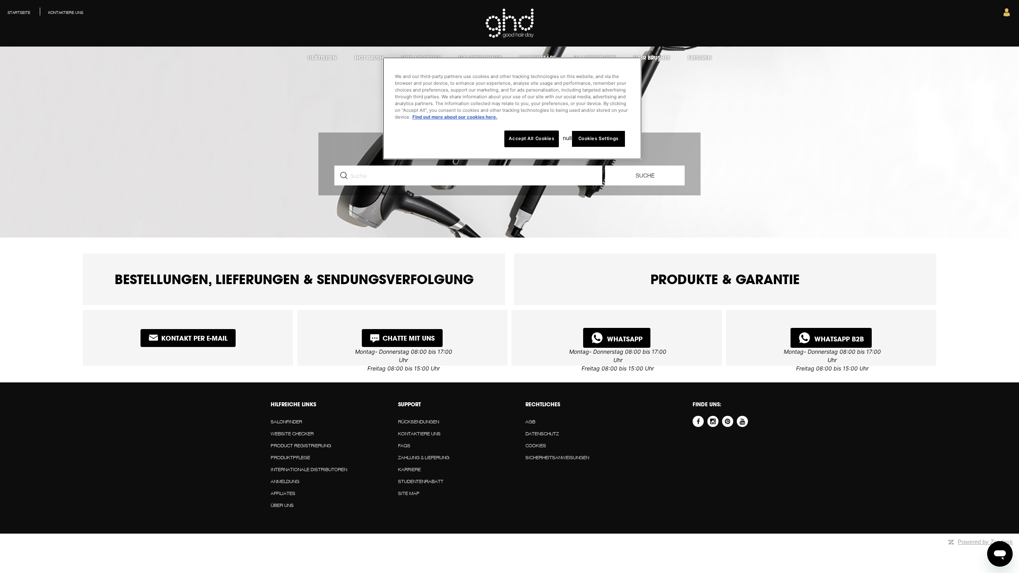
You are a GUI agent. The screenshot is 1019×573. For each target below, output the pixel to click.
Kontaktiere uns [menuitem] (65, 12)
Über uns (282, 505)
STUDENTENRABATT (420, 481)
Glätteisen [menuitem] (322, 57)
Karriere (409, 469)
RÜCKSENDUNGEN (418, 422)
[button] (1006, 14)
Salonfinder (286, 422)
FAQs (404, 445)
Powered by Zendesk (985, 541)
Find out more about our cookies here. (454, 117)
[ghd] (509, 36)
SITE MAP (409, 493)
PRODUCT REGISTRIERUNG (301, 445)
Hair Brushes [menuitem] (651, 57)
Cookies (535, 445)
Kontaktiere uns (419, 434)
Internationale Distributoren (309, 469)
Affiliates (283, 493)
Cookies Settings (598, 138)
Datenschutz (542, 434)
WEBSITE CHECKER (292, 434)
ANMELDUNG (285, 481)
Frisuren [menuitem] (700, 57)
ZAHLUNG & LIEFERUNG (423, 457)
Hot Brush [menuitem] (369, 57)
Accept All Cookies (531, 138)
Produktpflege (290, 457)
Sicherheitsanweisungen (557, 457)
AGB (530, 422)
